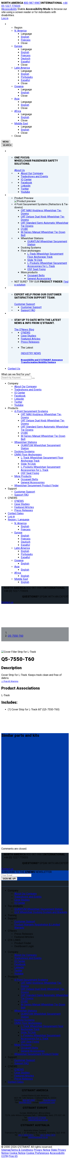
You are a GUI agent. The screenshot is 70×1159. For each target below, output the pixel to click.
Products (13, 408)
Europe (18, 532)
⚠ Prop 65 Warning (9, 681)
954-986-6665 (49, 1100)
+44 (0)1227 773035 (37, 1117)
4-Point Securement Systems (31, 411)
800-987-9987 (32, 2)
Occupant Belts (29, 479)
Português (27, 554)
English (25, 526)
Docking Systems (24, 451)
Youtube (18, 405)
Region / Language (18, 519)
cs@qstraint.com (47, 1102)
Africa (17, 572)
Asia (16, 566)
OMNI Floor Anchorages (28, 454)
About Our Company (25, 386)
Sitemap (6, 1150)
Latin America (22, 548)
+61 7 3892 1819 (47, 1135)
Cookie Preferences (37, 1153)
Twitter (18, 402)
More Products (22, 476)
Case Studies (22, 504)
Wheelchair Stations (25, 442)
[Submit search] (33, 378)
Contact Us (14, 368)
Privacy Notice (42, 1150)
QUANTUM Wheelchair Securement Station (38, 909)
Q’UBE (24, 432)
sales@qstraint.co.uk (38, 1120)
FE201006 (8, 768)
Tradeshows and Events (28, 389)
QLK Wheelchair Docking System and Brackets (40, 912)
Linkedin (19, 398)
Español (25, 545)
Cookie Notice (17, 1153)
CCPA (4, 1156)
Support (12, 488)
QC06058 (8, 824)
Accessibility (9, 9)
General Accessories (33, 482)
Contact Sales (16, 513)
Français (25, 529)
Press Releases (23, 510)
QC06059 (8, 796)
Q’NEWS (12, 497)
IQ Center (19, 392)
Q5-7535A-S (10, 749)
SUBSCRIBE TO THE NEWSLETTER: (26, 872)
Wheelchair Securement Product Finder (36, 485)
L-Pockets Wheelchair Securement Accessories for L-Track (40, 468)
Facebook (20, 395)
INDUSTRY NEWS (31, 353)
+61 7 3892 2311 (26, 1135)
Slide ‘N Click (28, 463)
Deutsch (25, 541)
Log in (4, 18)
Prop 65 (13, 1156)
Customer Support (24, 304)
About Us (19, 170)
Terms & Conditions (22, 1150)
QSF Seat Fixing (30, 473)
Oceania (18, 560)
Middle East (21, 579)
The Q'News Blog (24, 329)
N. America (20, 523)
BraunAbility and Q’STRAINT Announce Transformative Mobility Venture (42, 361)
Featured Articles (24, 507)
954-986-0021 (25, 1102)
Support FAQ (21, 494)
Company (13, 383)
